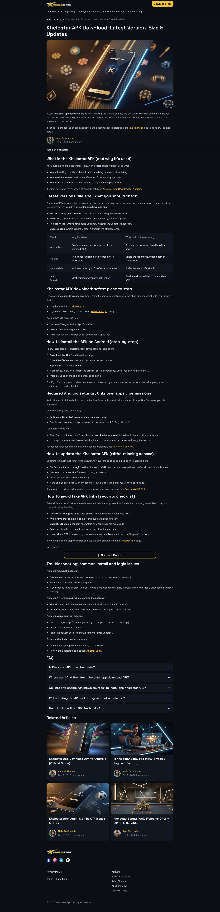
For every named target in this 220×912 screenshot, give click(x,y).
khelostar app (136, 127)
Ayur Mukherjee (120, 890)
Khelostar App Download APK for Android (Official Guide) (77, 761)
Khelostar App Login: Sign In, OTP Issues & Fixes (77, 821)
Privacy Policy (54, 871)
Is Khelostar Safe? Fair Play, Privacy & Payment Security (140, 761)
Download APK (55, 11)
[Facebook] (48, 860)
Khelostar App (54, 19)
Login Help (70, 11)
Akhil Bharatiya (119, 885)
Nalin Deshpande (65, 138)
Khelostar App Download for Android (122, 189)
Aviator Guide (117, 11)
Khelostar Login (99, 311)
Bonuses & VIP (101, 11)
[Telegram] (61, 860)
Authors (116, 871)
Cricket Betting (134, 11)
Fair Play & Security (123, 446)
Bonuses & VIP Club (135, 489)
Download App (163, 3)
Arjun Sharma (119, 881)
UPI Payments (84, 11)
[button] (110, 150)
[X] (68, 860)
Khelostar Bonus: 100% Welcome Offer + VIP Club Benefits (141, 821)
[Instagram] (55, 860)
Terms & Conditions (57, 879)
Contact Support (113, 555)
